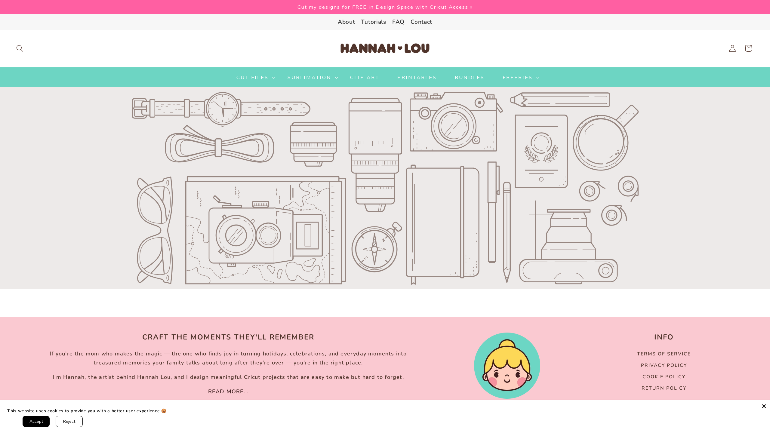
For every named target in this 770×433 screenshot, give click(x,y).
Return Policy (664, 388)
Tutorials (373, 22)
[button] (20, 48)
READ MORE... (228, 391)
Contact (421, 22)
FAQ (398, 22)
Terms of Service (664, 354)
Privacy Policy (664, 365)
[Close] (764, 406)
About (346, 22)
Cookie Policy (663, 376)
